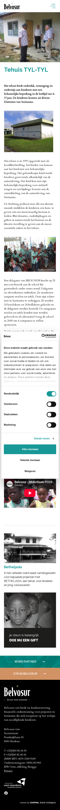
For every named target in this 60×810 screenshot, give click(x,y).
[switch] (51, 404)
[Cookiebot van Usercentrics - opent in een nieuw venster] (42, 336)
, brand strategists (38, 802)
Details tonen (42, 438)
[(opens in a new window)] (6, 792)
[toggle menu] (53, 6)
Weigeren (30, 471)
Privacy (8, 771)
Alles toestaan (30, 449)
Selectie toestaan (30, 460)
